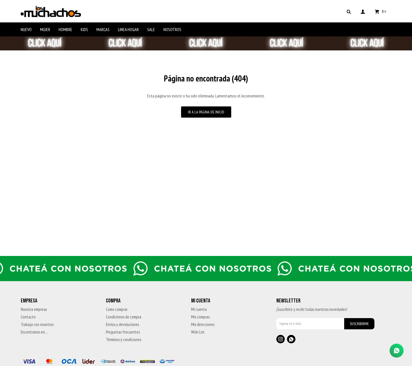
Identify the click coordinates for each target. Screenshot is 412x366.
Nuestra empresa (34, 309)
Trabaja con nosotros (37, 324)
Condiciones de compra (123, 317)
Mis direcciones (202, 324)
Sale (151, 29)
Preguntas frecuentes (123, 332)
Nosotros (172, 29)
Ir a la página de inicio (206, 112)
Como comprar (117, 309)
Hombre (65, 29)
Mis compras (200, 317)
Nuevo (26, 29)
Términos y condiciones (123, 339)
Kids (84, 29)
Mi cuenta (199, 309)
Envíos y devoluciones (122, 324)
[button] (349, 11)
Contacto (28, 317)
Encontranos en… (34, 332)
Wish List (198, 332)
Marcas (103, 29)
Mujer (45, 29)
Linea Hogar (128, 29)
